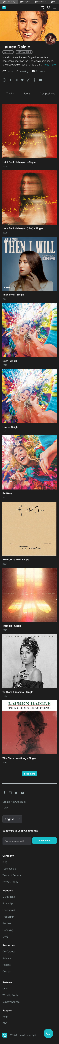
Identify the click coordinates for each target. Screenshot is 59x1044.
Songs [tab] (26, 93)
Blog (4, 861)
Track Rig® (8, 916)
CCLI (5, 988)
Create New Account (14, 801)
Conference (8, 951)
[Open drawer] (55, 7)
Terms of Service (11, 875)
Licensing (7, 929)
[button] (4, 79)
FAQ (4, 1023)
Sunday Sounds (11, 1001)
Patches (6, 923)
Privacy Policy (10, 881)
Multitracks (8, 896)
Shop (5, 936)
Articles (6, 958)
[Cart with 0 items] (42, 7)
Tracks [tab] (10, 93)
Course (6, 971)
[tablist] (29, 93)
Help (5, 1016)
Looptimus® (9, 910)
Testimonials (9, 868)
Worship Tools (10, 995)
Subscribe (44, 840)
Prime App (8, 903)
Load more (29, 773)
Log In (5, 807)
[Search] (49, 7)
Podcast (6, 964)
